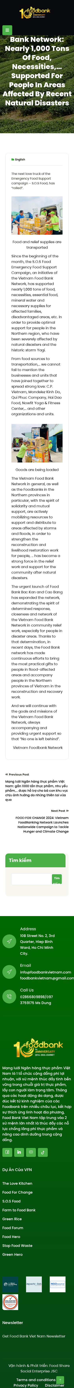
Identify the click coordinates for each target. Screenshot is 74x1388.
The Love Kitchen (17, 1183)
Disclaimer (54, 1385)
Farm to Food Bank (19, 1209)
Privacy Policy (26, 1385)
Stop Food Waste (17, 1245)
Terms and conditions (36, 1379)
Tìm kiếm (20, 860)
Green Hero (12, 1254)
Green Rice (12, 1218)
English (20, 159)
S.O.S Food (11, 1201)
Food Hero (11, 1236)
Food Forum (12, 1227)
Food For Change (17, 1192)
